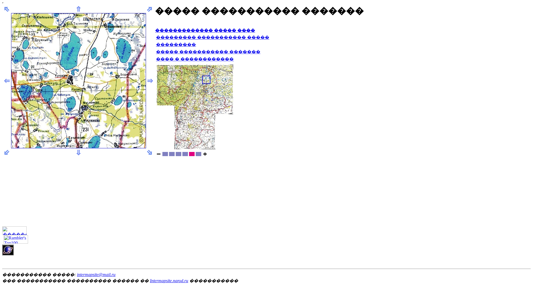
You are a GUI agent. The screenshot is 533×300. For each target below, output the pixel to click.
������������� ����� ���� (205, 30)
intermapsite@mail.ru (96, 274)
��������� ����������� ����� (212, 37)
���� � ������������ (195, 59)
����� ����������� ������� (208, 51)
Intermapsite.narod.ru (169, 280)
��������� (176, 44)
